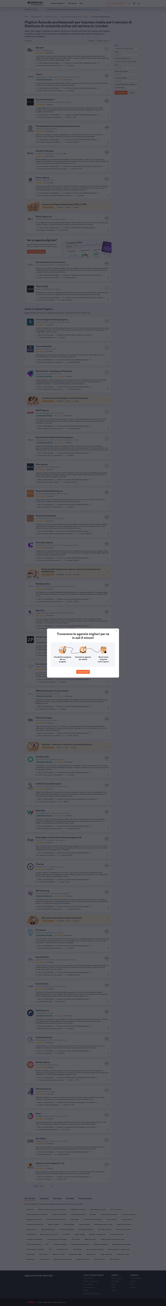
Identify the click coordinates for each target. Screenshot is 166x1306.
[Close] (116, 630)
